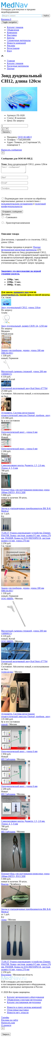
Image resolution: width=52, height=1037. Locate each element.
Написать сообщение (11, 150)
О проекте (6, 1025)
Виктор (5, 884)
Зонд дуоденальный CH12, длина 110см (20, 307)
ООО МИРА (7, 598)
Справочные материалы (19, 40)
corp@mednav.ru (9, 295)
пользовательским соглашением (17, 204)
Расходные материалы (18, 66)
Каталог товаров (15, 27)
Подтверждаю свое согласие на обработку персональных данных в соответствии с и (23, 202)
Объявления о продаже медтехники (24, 999)
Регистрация (13, 48)
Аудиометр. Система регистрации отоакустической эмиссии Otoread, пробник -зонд (25, 414)
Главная (11, 60)
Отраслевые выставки (18, 1010)
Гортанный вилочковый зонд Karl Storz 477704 (24, 388)
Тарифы (5, 1017)
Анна (3, 919)
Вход (9, 51)
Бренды (10, 37)
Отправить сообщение (12, 212)
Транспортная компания (18, 223)
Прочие (10, 68)
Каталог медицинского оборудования (25, 997)
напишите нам (21, 292)
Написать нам (8, 1022)
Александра (7, 672)
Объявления (13, 30)
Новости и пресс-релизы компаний (24, 1007)
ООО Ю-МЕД (25, 137)
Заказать (6, 132)
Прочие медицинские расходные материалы (21, 248)
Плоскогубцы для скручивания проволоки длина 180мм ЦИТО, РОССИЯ (25, 491)
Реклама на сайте (9, 1020)
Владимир (6, 974)
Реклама (11, 45)
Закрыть (6, 1034)
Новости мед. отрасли (18, 1012)
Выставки (12, 35)
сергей (4, 724)
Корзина (6, 19)
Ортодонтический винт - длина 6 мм (19, 432)
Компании (12, 32)
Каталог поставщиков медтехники (24, 1002)
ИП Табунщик (8, 759)
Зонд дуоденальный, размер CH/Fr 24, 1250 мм (24, 326)
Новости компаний (16, 43)
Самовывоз (11, 217)
